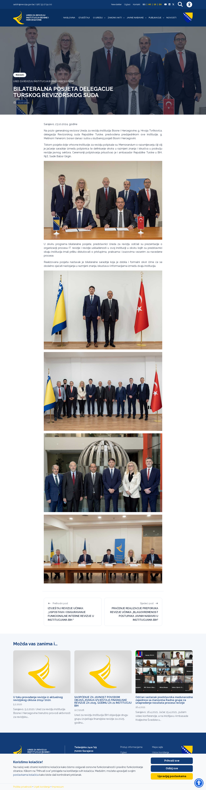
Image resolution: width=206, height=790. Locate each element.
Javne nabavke (135, 18)
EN (160, 4)
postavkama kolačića (26, 774)
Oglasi (127, 4)
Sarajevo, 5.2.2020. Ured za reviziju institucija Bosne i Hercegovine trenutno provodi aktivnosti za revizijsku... (41, 713)
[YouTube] (165, 4)
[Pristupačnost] (189, 4)
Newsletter (116, 4)
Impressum (58, 786)
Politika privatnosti (22, 786)
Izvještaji (84, 18)
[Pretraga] (180, 4)
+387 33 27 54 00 (44, 4)
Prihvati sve (171, 760)
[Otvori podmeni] (105, 17)
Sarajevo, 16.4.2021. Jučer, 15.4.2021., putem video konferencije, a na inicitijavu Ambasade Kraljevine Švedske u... (162, 716)
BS (144, 4)
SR (155, 4)
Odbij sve (172, 768)
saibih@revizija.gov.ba (23, 4)
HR (149, 4)
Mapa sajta (157, 747)
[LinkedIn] (169, 4)
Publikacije (155, 18)
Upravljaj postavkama (172, 776)
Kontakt (136, 4)
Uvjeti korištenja (42, 786)
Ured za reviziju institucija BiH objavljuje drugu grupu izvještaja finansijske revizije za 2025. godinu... (101, 718)
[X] (173, 4)
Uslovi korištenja (160, 752)
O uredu (98, 18)
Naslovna (69, 18)
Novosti (171, 18)
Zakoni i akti (115, 18)
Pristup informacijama (131, 747)
